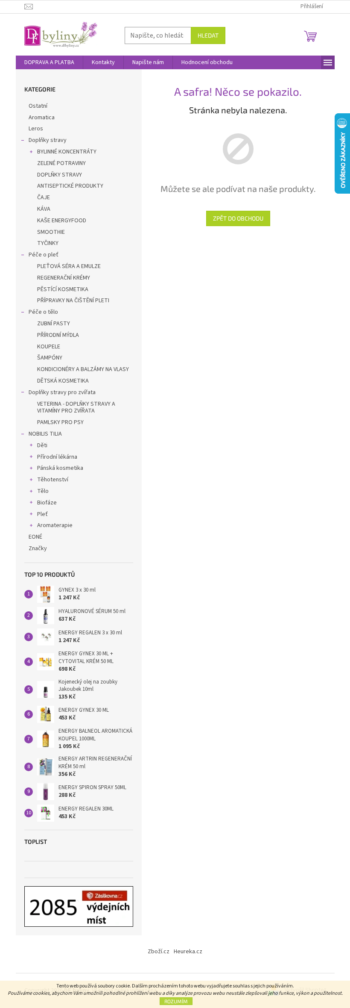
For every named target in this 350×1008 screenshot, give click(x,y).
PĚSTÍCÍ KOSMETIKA (62, 289)
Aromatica (42, 117)
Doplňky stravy (48, 140)
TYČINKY (47, 243)
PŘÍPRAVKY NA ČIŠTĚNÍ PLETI (73, 300)
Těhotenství (52, 479)
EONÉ (35, 537)
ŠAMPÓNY (49, 358)
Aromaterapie (55, 525)
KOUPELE (48, 346)
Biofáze (47, 502)
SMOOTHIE (51, 232)
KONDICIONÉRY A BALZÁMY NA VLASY (83, 369)
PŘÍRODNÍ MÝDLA (58, 335)
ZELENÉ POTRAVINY (61, 163)
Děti (42, 445)
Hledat (208, 35)
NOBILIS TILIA (45, 434)
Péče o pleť (43, 255)
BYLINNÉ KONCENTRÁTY (66, 151)
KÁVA (43, 209)
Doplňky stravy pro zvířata (62, 392)
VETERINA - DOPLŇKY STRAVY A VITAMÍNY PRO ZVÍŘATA (76, 408)
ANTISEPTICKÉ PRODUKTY (70, 186)
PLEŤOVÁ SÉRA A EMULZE (69, 266)
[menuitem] (49, 62)
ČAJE (43, 197)
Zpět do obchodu (238, 218)
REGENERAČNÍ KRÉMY (63, 278)
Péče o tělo (43, 312)
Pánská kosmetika (60, 468)
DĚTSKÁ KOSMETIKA (63, 381)
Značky (38, 548)
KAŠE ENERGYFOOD (61, 220)
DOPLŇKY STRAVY (59, 175)
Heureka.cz (188, 951)
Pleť (42, 514)
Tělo (43, 491)
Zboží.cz (158, 951)
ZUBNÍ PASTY (53, 323)
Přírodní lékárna (57, 457)
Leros (36, 128)
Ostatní (38, 106)
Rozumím (176, 1001)
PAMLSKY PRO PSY (60, 422)
